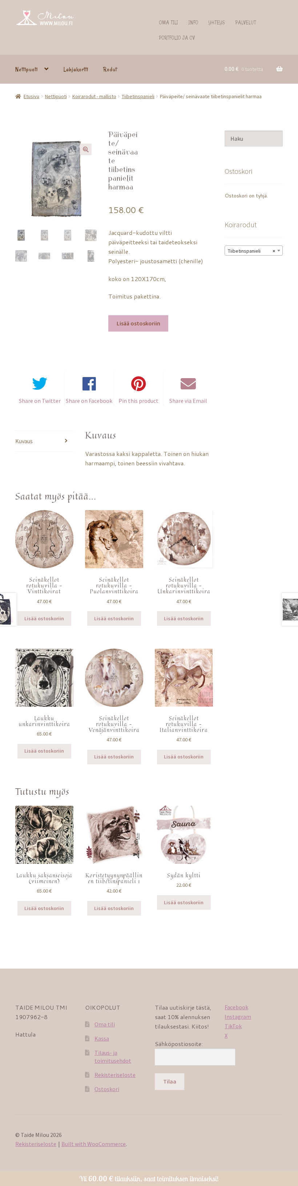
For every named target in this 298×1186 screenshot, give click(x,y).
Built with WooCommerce (93, 1143)
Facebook (236, 1007)
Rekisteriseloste (115, 1074)
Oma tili (168, 22)
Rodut (110, 69)
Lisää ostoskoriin (138, 323)
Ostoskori (106, 1089)
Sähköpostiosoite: (179, 1043)
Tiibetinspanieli (138, 96)
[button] (86, 149)
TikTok (233, 1026)
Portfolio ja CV (177, 38)
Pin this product (138, 400)
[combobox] (254, 250)
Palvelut (245, 22)
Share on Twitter (40, 400)
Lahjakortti (76, 69)
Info (193, 22)
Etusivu (31, 96)
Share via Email (188, 400)
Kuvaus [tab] (24, 441)
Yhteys (217, 22)
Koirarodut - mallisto (94, 96)
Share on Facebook (89, 400)
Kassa (101, 1038)
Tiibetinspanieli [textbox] (251, 251)
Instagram (238, 1016)
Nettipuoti (26, 69)
